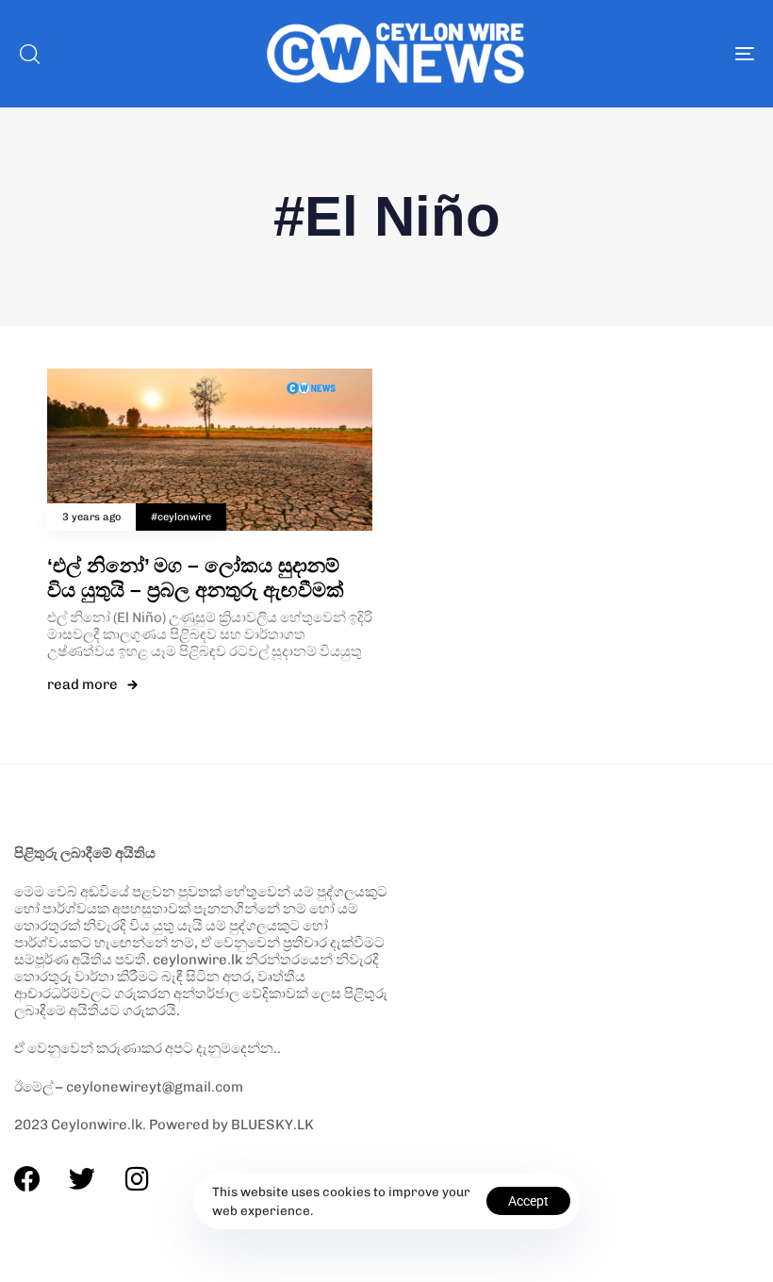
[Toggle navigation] (631, 53)
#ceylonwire (181, 517)
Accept (528, 1200)
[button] (29, 53)
